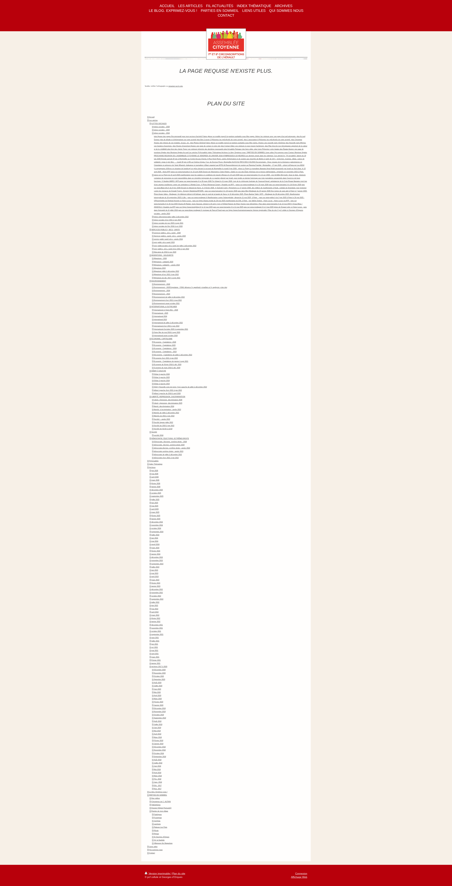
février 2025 (155, 516)
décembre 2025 (157, 490)
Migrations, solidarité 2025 (163, 262)
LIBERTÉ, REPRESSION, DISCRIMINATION (168, 397)
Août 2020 (157, 683)
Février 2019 (158, 740)
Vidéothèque (155, 805)
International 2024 (160, 316)
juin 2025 (154, 503)
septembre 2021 (157, 634)
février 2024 (155, 551)
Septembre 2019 (160, 718)
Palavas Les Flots (160, 827)
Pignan (156, 834)
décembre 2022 (157, 589)
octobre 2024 (156, 528)
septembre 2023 (157, 564)
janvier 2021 (155, 663)
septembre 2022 (157, 599)
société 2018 (158, 435)
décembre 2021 (157, 625)
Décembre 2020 (160, 670)
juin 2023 (154, 570)
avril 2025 (155, 509)
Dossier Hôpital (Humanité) (161, 808)
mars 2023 (155, 580)
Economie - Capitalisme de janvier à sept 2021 (171, 361)
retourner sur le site (175, 86)
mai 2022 (154, 609)
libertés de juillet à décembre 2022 (166, 413)
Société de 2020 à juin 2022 (164, 425)
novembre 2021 (157, 628)
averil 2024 (155, 544)
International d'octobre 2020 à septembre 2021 (171, 329)
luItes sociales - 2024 (162, 133)
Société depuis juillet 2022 (163, 422)
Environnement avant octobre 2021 (167, 303)
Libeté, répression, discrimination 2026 (168, 400)
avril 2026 (155, 477)
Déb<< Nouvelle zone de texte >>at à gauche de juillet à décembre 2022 (180, 387)
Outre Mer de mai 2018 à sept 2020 (167, 332)
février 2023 (155, 583)
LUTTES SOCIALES (158, 123)
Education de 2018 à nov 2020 (165, 252)
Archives (152, 467)
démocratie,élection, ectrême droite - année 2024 (172, 448)
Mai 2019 (157, 731)
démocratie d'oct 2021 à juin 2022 (166, 458)
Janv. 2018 (158, 782)
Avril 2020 (157, 695)
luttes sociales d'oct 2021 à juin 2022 (167, 220)
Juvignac (157, 821)
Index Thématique (155, 464)
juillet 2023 (155, 567)
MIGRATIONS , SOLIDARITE (162, 255)
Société (154, 432)
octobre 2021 (156, 631)
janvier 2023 (155, 586)
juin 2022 (154, 605)
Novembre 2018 (160, 750)
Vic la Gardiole (159, 840)
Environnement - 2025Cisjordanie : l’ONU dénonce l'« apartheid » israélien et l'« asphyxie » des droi (190, 287)
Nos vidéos (155, 798)
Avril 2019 (157, 734)
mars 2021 (155, 657)
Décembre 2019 (160, 708)
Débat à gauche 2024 (162, 380)
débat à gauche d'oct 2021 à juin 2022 (168, 390)
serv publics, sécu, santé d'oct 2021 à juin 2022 (171, 249)
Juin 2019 (157, 728)
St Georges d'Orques (161, 837)
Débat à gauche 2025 (162, 377)
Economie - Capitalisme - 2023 (165, 352)
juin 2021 (154, 644)
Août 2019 (157, 721)
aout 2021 (155, 638)
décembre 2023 (157, 557)
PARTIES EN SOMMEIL (158, 795)
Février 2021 (156, 660)
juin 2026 (154, 471)
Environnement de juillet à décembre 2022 (169, 297)
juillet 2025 (155, 499)
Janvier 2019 (158, 744)
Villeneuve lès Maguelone (163, 843)
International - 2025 (161, 313)
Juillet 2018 (158, 763)
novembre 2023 (157, 560)
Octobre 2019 (159, 715)
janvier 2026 (155, 487)
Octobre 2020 (159, 676)
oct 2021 (154, 647)
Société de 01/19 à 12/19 (163, 429)
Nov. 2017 (157, 789)
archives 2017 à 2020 (159, 666)
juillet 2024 (155, 535)
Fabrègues (158, 814)
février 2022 (155, 618)
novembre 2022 (157, 592)
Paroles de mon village (159, 811)
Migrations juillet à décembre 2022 (166, 271)
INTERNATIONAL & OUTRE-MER (164, 307)
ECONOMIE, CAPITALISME (161, 339)
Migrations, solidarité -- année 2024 (167, 265)
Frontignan (158, 818)
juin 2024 (154, 538)
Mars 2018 (158, 776)
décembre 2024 (157, 522)
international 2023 (160, 319)
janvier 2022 (155, 621)
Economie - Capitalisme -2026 (165, 342)
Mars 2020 (158, 699)
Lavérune (157, 824)
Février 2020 (158, 702)
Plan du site (178, 873)
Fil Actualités (154, 461)
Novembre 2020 (160, 673)
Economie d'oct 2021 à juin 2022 (166, 358)
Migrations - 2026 (160, 258)
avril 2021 (155, 654)
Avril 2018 (157, 773)
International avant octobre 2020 (166, 335)
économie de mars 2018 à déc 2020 (167, 368)
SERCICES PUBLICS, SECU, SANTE (165, 230)
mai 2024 (154, 541)
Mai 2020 (157, 692)
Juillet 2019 (158, 724)
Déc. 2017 (158, 785)
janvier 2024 (155, 554)
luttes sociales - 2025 (162, 130)
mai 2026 (154, 474)
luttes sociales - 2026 (162, 127)
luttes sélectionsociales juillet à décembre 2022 (171, 217)
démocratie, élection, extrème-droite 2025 (169, 445)
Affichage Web (299, 877)
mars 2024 (155, 548)
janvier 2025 (155, 519)
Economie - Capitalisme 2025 (165, 345)
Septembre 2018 (160, 756)
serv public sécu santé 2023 (164, 242)
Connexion (301, 873)
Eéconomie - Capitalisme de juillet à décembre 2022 (173, 355)
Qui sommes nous (156, 850)
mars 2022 (155, 615)
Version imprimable (159, 873)
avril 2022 (155, 612)
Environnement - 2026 (162, 284)
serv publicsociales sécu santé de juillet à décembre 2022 (175, 246)
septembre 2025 (157, 496)
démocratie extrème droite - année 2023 (168, 451)
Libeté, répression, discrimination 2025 (168, 403)
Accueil (151, 117)
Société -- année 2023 (162, 419)
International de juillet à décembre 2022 (168, 323)
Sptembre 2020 (159, 679)
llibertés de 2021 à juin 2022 (164, 416)
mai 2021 (154, 650)
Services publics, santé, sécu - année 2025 (170, 236)
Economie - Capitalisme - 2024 (165, 348)
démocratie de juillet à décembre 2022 (168, 454)
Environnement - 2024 (162, 290)
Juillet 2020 (158, 686)
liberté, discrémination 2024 (164, 406)
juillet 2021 (155, 641)
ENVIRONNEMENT (158, 281)
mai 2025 (154, 506)
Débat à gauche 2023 (162, 384)
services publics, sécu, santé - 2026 (167, 233)
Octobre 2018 (159, 753)
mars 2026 (155, 480)
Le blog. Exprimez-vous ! (158, 792)
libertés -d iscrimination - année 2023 (167, 409)
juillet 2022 (155, 602)
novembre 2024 (157, 525)
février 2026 (155, 483)
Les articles (153, 120)
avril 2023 (155, 576)
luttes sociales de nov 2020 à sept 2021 (168, 223)
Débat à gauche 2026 (162, 374)
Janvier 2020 (158, 705)
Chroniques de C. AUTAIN (161, 802)
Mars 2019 (158, 737)
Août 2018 (157, 760)
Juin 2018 (157, 766)
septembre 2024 (157, 532)
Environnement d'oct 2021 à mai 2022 (168, 300)
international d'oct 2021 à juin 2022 (166, 326)
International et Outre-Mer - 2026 (166, 310)
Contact (152, 853)
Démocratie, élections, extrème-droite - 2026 (170, 442)
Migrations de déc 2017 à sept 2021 (167, 278)
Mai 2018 (157, 769)
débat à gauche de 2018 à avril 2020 (167, 393)
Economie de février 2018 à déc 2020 (167, 364)
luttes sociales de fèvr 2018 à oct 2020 (168, 226)
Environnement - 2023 (162, 294)
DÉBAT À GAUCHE (158, 371)
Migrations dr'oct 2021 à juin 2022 (166, 274)
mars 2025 (155, 512)
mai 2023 (154, 573)
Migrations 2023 (160, 268)
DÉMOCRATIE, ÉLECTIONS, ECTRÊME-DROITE (170, 438)
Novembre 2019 (160, 711)
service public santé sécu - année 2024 (168, 239)
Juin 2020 (157, 689)
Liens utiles (153, 847)
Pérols (156, 830)
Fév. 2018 (157, 779)
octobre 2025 (156, 493)
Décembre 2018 (160, 747)
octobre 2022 (156, 596)
